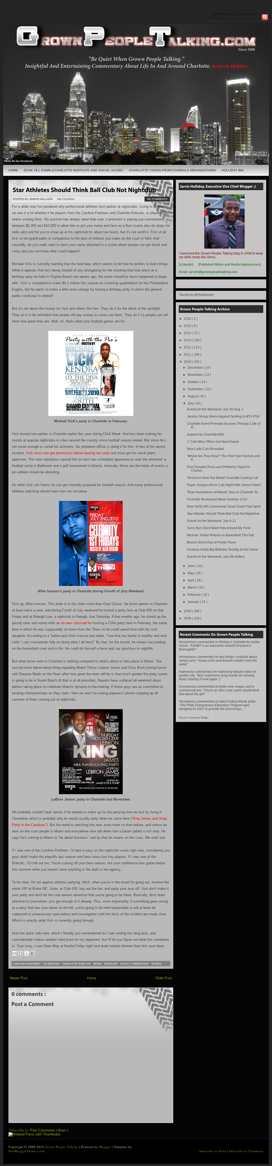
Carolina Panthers (27, 963)
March (192, 587)
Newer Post (19, 978)
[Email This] (14, 953)
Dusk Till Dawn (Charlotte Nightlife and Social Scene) (73, 170)
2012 (188, 347)
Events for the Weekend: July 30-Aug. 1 (215, 409)
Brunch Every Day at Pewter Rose (211, 542)
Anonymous (187, 642)
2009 (188, 611)
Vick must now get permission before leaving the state (68, 453)
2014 (188, 333)
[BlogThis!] (20, 953)
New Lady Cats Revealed (205, 449)
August (193, 396)
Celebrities (52, 963)
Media (98, 963)
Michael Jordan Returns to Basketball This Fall (220, 535)
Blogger (105, 1147)
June (192, 566)
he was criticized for (76, 623)
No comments (157, 199)
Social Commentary (135, 963)
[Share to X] (26, 953)
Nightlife (111, 963)
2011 (188, 354)
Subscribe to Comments (246, 1151)
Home (13, 170)
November (195, 375)
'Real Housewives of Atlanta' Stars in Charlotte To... (223, 492)
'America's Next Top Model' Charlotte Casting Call (222, 478)
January (194, 602)
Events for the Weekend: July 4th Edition (216, 557)
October (194, 382)
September (196, 389)
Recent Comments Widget (194, 717)
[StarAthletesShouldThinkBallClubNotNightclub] (84, 189)
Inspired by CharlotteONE (205, 434)
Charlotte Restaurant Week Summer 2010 (217, 499)
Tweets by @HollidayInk (196, 295)
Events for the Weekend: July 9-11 (211, 521)
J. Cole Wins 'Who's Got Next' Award (213, 442)
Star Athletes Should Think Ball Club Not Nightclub (223, 514)
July (191, 403)
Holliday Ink (233, 170)
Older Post (163, 978)
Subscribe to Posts (213, 1151)
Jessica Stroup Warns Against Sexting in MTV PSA (223, 416)
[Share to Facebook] (32, 953)
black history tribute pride (237, 701)
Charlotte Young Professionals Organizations (172, 170)
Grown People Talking (62, 1147)
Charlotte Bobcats (77, 963)
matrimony (186, 672)
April (191, 580)
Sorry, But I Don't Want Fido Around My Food (218, 528)
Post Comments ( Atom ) (49, 1130)
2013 (188, 340)
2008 (188, 618)
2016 (188, 319)
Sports (156, 963)
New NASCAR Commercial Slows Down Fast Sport (224, 506)
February (194, 595)
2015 (188, 326)
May (191, 573)
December (195, 367)
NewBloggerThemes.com (26, 1151)
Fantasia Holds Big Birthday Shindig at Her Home (222, 549)
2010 (188, 362)
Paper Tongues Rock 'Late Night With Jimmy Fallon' (224, 485)
